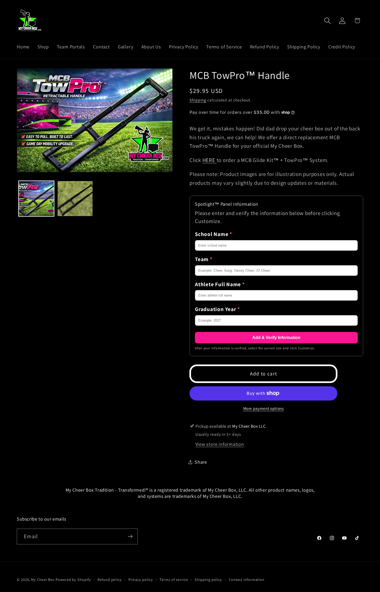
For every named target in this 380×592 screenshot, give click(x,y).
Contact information (246, 579)
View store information (219, 444)
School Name (213, 234)
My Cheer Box (43, 579)
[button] (327, 20)
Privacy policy (140, 579)
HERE (209, 160)
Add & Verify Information (276, 337)
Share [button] (201, 462)
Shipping (197, 99)
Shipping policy (208, 579)
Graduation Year (217, 309)
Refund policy (109, 579)
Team (203, 259)
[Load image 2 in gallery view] (75, 198)
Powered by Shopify (73, 579)
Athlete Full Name (220, 284)
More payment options (263, 408)
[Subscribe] (130, 536)
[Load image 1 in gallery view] (36, 198)
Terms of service (173, 579)
